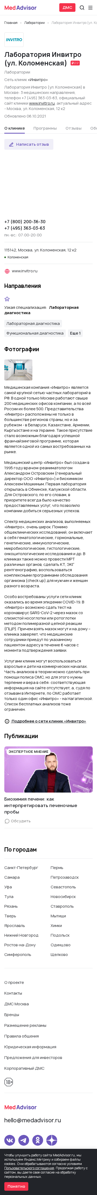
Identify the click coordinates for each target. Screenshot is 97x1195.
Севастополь (63, 886)
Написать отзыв (32, 144)
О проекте (14, 982)
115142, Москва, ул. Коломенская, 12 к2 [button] (40, 249)
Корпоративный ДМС (24, 1068)
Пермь (57, 867)
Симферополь (17, 954)
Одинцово (61, 944)
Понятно (16, 1186)
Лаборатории (17, 72)
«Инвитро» (38, 79)
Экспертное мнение (28, 751)
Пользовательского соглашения (29, 1168)
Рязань (11, 906)
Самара (12, 877)
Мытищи (58, 915)
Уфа (8, 886)
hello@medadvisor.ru (32, 1120)
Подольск (60, 935)
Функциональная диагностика (35, 333)
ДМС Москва (16, 1003)
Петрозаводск (65, 877)
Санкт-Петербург (21, 867)
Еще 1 (75, 333)
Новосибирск (63, 896)
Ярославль (14, 925)
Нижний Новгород (21, 935)
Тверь (10, 915)
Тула (8, 896)
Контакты (13, 993)
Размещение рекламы (25, 1025)
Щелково (59, 954)
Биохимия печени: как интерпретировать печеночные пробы (40, 805)
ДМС (67, 7)
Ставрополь (62, 906)
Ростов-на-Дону (20, 944)
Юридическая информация (30, 1046)
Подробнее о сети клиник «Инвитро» (48, 721)
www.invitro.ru (42, 103)
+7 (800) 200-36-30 (25, 222)
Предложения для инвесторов (33, 1057)
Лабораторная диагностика (33, 323)
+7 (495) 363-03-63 (24, 228)
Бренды (11, 1014)
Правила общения (21, 1036)
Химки (56, 925)
